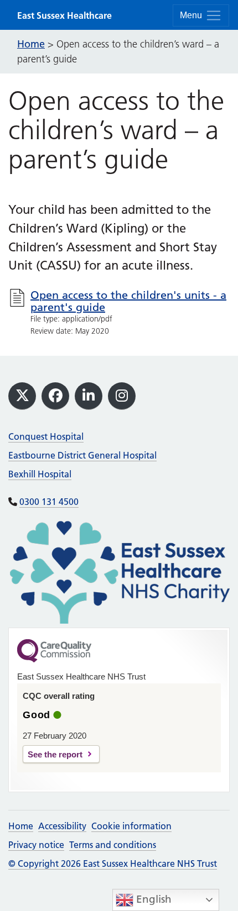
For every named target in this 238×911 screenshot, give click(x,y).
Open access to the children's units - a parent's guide (128, 301)
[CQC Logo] (54, 659)
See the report (55, 754)
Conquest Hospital (46, 436)
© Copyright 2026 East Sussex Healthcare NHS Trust (112, 863)
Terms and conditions (112, 844)
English (152, 899)
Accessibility (62, 825)
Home (20, 825)
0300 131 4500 (49, 501)
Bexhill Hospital (39, 474)
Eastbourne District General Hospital (82, 455)
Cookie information (131, 825)
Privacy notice (36, 844)
